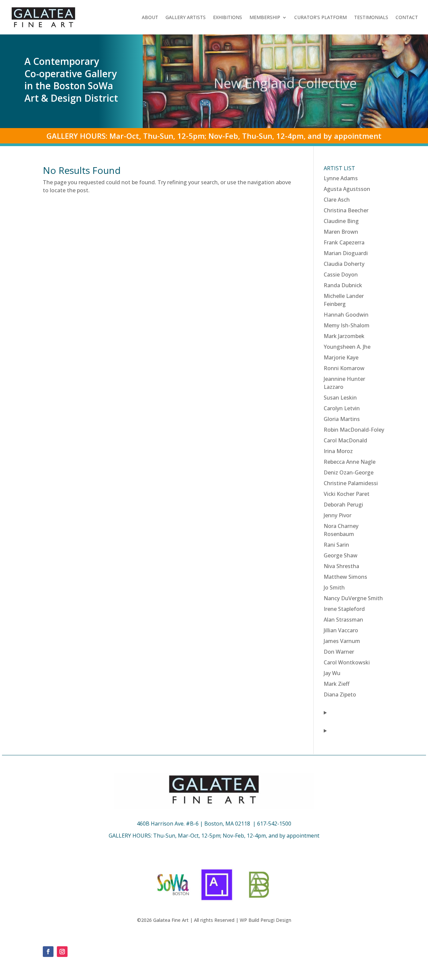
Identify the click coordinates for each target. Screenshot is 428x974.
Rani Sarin (336, 544)
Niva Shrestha (341, 566)
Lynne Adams (341, 178)
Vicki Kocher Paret (346, 494)
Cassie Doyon (341, 274)
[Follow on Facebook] (48, 951)
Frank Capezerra (344, 242)
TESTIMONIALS (371, 17)
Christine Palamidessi (351, 483)
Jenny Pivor (337, 515)
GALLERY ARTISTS (186, 17)
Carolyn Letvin (342, 408)
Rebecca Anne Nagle (350, 461)
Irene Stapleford (344, 609)
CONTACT (407, 17)
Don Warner (339, 651)
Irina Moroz (338, 451)
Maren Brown (341, 231)
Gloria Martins (342, 419)
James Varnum (342, 641)
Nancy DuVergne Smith (353, 598)
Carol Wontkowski (347, 662)
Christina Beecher (346, 210)
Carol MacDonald (345, 440)
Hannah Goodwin (346, 314)
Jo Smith (334, 587)
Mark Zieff (336, 683)
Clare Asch (337, 199)
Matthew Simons (345, 576)
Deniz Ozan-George (348, 472)
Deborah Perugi (343, 504)
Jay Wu (332, 673)
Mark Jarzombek (344, 336)
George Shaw (340, 555)
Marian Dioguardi (346, 253)
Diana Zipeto (340, 694)
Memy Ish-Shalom (346, 325)
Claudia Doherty (344, 263)
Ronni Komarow (344, 368)
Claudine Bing (341, 221)
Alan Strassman (343, 619)
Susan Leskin (340, 397)
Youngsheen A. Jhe (347, 346)
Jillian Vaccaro (341, 630)
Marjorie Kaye (341, 357)
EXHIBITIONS (227, 17)
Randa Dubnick (343, 285)
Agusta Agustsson (347, 189)
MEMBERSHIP (264, 17)
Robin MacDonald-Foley (354, 429)
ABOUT (150, 17)
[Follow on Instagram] (62, 951)
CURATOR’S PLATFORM (320, 17)
